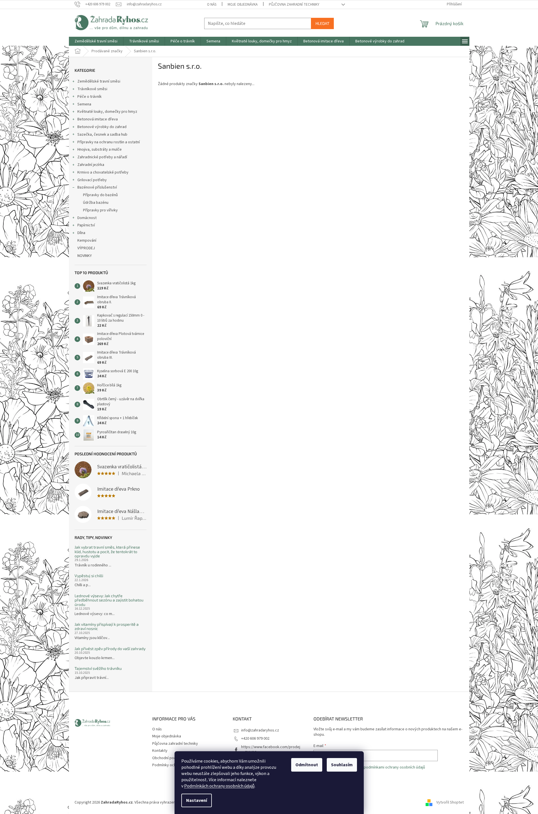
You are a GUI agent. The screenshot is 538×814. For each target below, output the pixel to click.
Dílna (81, 233)
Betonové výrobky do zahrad (102, 127)
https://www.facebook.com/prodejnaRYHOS (270, 749)
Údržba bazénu (95, 202)
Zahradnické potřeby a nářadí (102, 157)
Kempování (86, 240)
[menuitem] (96, 41)
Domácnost (87, 218)
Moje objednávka (243, 4)
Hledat (322, 23)
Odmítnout (306, 765)
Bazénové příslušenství (97, 187)
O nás (211, 4)
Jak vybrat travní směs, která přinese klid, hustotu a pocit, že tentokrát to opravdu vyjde (107, 551)
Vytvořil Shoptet (450, 802)
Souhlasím (342, 765)
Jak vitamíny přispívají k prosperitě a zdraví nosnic (107, 626)
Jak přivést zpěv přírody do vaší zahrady (110, 648)
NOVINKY (84, 256)
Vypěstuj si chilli (89, 575)
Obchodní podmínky (169, 758)
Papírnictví (86, 225)
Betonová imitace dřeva (97, 119)
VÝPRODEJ (86, 248)
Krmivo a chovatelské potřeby (102, 172)
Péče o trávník (89, 96)
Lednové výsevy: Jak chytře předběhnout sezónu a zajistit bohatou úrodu (109, 600)
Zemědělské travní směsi (98, 81)
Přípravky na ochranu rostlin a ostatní (108, 142)
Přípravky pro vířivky (100, 210)
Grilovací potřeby (92, 180)
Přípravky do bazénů (100, 195)
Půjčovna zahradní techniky (294, 4)
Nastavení (196, 800)
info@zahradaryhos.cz (260, 730)
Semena (84, 104)
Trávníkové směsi (92, 89)
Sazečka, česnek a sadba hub (102, 134)
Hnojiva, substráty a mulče (99, 149)
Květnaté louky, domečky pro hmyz (107, 111)
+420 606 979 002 (255, 738)
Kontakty (159, 751)
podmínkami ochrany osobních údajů (394, 767)
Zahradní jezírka (90, 165)
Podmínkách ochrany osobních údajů (219, 786)
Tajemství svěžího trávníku (98, 668)
